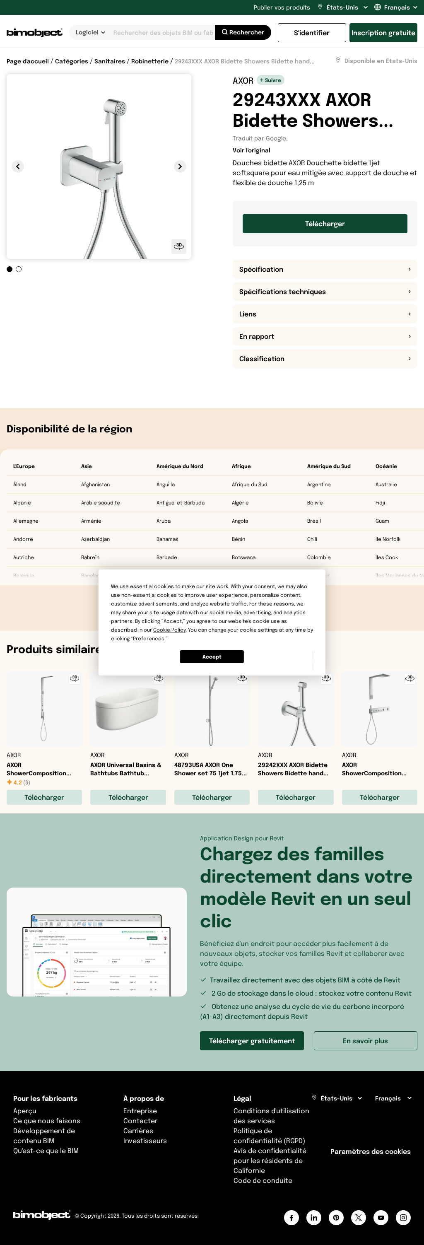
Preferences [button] (148, 638)
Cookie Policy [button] (169, 629)
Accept (212, 656)
